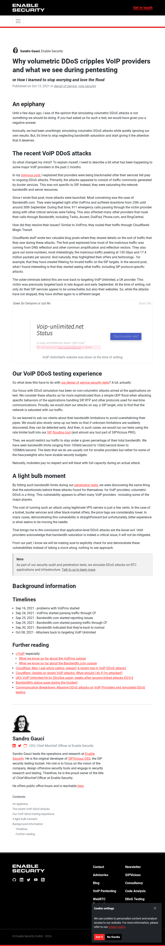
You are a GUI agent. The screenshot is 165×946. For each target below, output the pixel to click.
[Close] (155, 908)
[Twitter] (28, 880)
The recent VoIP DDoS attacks (31, 809)
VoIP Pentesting (104, 891)
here (80, 786)
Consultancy (134, 883)
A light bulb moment (24, 819)
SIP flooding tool (59, 432)
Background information (27, 824)
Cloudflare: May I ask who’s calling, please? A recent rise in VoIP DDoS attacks (71, 668)
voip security (87, 86)
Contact (98, 867)
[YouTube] (35, 880)
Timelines (21, 829)
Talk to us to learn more (78, 570)
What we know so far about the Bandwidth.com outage (58, 663)
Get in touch (143, 8)
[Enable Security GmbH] (28, 869)
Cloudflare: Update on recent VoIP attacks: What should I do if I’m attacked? (69, 673)
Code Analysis (135, 891)
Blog (96, 883)
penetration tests (86, 485)
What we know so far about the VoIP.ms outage (52, 658)
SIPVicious (133, 875)
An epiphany (20, 804)
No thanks (113, 937)
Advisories (100, 875)
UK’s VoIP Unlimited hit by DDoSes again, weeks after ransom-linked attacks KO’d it (74, 678)
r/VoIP (20, 654)
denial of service (65, 86)
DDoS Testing (134, 899)
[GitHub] (15, 880)
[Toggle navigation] (18, 21)
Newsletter (133, 867)
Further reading (25, 834)
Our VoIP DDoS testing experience (33, 814)
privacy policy (116, 927)
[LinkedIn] (21, 880)
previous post (30, 175)
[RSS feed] (42, 880)
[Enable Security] (28, 7)
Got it (99, 937)
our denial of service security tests (85, 382)
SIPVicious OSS (79, 758)
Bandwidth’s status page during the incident (46, 683)
